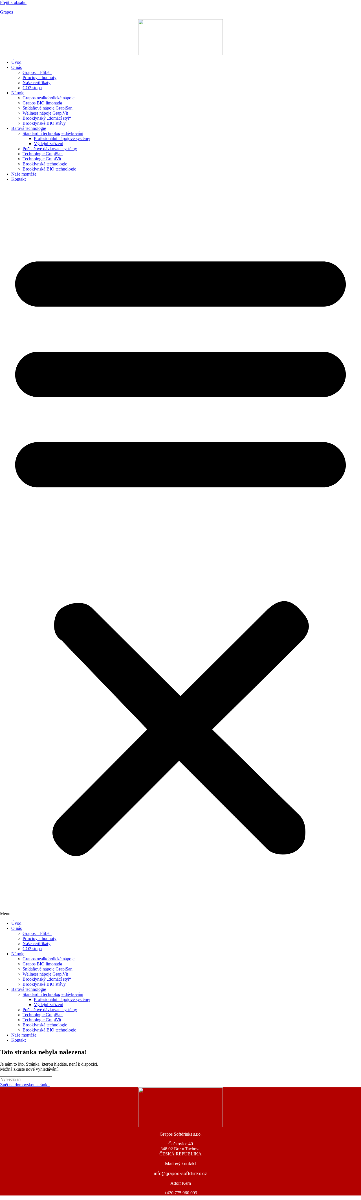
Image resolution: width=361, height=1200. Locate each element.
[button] (180, 551)
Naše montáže (23, 174)
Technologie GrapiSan (43, 153)
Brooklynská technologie (45, 163)
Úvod (16, 62)
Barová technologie (28, 128)
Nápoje (17, 92)
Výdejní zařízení (48, 143)
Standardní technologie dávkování (53, 133)
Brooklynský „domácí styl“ (47, 118)
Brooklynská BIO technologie (49, 169)
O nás (16, 67)
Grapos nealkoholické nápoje (48, 97)
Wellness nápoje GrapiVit (45, 113)
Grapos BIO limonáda (42, 102)
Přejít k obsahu (13, 2)
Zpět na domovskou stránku (25, 1084)
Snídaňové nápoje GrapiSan (47, 108)
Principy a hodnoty (39, 77)
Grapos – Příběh (37, 72)
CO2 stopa (32, 87)
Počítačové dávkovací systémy (50, 148)
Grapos (6, 12)
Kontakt (18, 179)
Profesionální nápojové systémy (62, 138)
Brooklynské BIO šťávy (44, 123)
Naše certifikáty (36, 82)
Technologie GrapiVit (42, 158)
